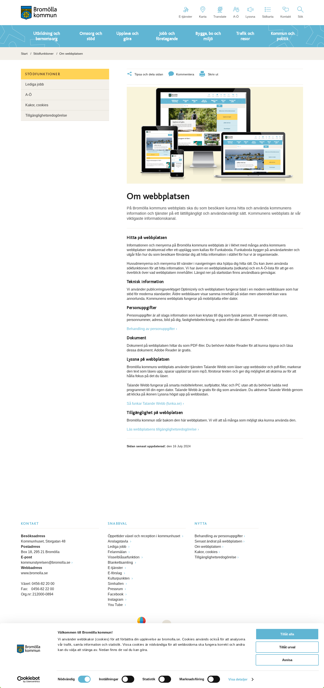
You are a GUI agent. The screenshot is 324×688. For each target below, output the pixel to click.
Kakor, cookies (36, 105)
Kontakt (285, 16)
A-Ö (236, 16)
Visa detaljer (238, 679)
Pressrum (116, 589)
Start (24, 53)
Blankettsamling (121, 562)
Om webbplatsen (208, 546)
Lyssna (250, 16)
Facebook (116, 594)
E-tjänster (185, 16)
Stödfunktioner (43, 53)
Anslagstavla (118, 541)
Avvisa (287, 660)
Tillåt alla (287, 634)
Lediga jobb (34, 84)
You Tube (116, 605)
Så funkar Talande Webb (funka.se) (154, 403)
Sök (300, 16)
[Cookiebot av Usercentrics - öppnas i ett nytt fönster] (28, 679)
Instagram (116, 599)
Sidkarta (268, 16)
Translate (219, 16)
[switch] (128, 679)
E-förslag (115, 573)
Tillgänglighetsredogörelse (46, 115)
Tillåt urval (287, 647)
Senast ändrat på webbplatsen (218, 541)
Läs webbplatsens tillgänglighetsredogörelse (162, 429)
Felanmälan (117, 552)
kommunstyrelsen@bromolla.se (45, 562)
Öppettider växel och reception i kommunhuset (144, 536)
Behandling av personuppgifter (151, 329)
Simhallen (116, 583)
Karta (203, 16)
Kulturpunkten (119, 578)
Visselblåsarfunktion (124, 557)
